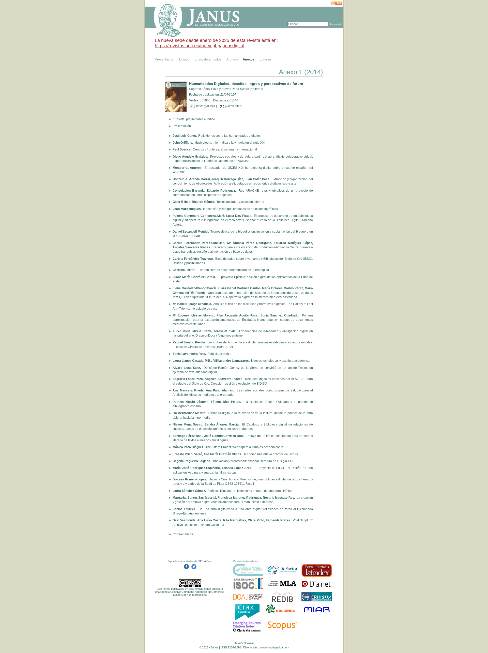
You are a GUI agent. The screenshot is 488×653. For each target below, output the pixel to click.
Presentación (164, 59)
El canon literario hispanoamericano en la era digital (233, 270)
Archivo (232, 59)
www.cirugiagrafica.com (274, 647)
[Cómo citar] (232, 106)
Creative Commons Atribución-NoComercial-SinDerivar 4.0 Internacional (197, 593)
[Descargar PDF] (205, 106)
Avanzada (336, 24)
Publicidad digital (219, 354)
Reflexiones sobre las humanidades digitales (229, 136)
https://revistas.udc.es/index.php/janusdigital (199, 45)
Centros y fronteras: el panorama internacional (225, 149)
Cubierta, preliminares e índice (194, 119)
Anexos (248, 59)
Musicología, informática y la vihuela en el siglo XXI (229, 142)
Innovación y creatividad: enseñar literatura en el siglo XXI (252, 461)
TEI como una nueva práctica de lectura (270, 454)
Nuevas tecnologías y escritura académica (280, 360)
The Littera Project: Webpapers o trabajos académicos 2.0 (245, 447)
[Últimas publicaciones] (336, 4)
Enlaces (265, 59)
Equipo (184, 59)
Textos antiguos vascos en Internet (240, 202)
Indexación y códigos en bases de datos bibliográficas (240, 209)
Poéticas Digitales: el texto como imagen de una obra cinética (249, 491)
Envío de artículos (207, 59)
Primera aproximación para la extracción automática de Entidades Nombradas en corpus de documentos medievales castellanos (243, 320)
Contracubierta (183, 534)
